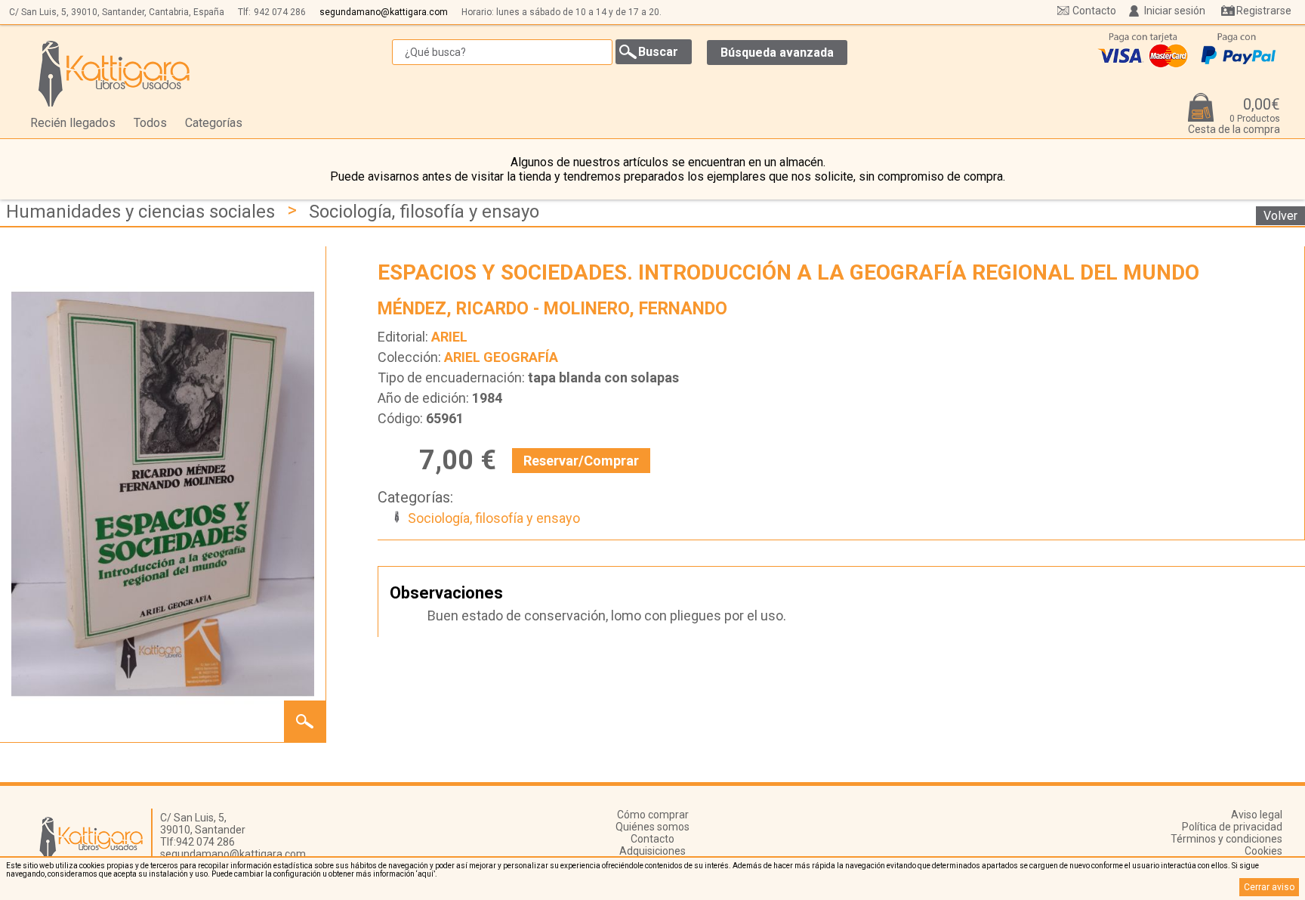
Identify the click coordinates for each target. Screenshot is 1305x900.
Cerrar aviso (1269, 887)
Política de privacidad (1232, 827)
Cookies (1263, 851)
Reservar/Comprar (581, 461)
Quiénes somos (652, 827)
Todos (150, 123)
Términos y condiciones (1226, 839)
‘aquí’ (425, 874)
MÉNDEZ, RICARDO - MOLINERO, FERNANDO (552, 308)
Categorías (213, 123)
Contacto (1094, 11)
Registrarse (1263, 11)
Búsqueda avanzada (777, 52)
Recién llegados (73, 123)
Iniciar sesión (1174, 11)
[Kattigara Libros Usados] (114, 73)
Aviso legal (1256, 815)
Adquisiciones (652, 851)
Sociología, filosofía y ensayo (424, 211)
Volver (1280, 216)
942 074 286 (280, 12)
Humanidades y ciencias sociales (140, 211)
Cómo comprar (653, 815)
